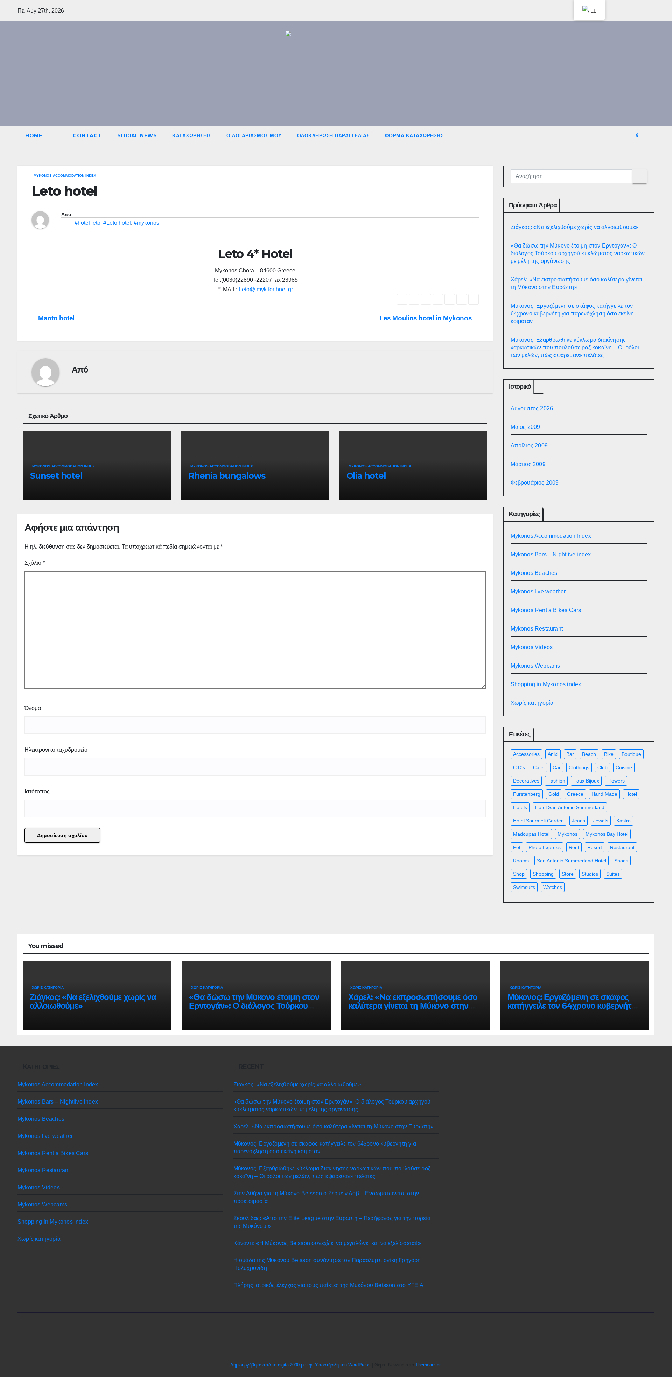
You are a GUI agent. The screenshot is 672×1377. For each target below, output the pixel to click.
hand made (604, 794)
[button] (637, 135)
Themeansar (427, 1365)
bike (609, 754)
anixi (553, 754)
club (602, 767)
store (568, 874)
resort (594, 847)
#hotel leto (87, 223)
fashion (556, 781)
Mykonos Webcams (535, 666)
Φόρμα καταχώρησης (414, 135)
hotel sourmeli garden (538, 820)
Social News (137, 135)
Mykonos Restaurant (537, 629)
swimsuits (524, 887)
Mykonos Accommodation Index (65, 176)
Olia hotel (366, 476)
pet (516, 847)
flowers (616, 781)
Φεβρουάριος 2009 (535, 483)
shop (519, 874)
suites (613, 874)
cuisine (624, 767)
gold (553, 794)
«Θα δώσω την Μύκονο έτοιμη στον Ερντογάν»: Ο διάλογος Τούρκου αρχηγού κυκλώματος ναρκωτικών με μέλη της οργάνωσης (578, 253)
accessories (526, 754)
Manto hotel (56, 318)
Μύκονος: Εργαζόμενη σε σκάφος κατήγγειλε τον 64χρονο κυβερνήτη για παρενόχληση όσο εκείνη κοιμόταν (572, 313)
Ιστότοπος (37, 791)
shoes (621, 860)
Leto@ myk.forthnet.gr (266, 289)
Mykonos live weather (538, 591)
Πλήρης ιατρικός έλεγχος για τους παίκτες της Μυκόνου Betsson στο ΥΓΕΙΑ (328, 1285)
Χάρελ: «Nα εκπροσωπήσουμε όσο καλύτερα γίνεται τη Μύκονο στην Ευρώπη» (412, 1006)
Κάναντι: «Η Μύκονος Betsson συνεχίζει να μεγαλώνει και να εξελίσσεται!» (327, 1243)
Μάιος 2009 (525, 427)
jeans (578, 820)
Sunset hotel (56, 476)
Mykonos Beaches (534, 573)
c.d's (519, 767)
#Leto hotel (117, 223)
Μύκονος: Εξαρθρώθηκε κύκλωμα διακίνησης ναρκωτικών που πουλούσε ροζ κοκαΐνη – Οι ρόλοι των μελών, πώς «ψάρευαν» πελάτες (575, 347)
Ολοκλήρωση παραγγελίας (333, 135)
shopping (543, 874)
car (557, 767)
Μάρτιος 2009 (528, 464)
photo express (544, 847)
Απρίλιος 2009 (529, 445)
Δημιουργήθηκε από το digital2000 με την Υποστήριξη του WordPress (301, 1365)
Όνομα (32, 708)
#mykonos (146, 223)
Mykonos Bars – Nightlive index (551, 554)
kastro (623, 820)
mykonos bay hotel (607, 834)
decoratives (526, 781)
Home (33, 135)
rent (574, 847)
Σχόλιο (34, 563)
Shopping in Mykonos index (546, 684)
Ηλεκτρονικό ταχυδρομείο (56, 750)
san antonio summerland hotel (571, 860)
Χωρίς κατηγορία (532, 703)
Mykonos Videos (532, 647)
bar (570, 754)
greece (575, 794)
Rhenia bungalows (226, 476)
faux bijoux (586, 781)
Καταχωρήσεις (191, 135)
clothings (579, 767)
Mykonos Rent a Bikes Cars (546, 610)
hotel (631, 794)
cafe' (539, 767)
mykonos (568, 834)
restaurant (622, 847)
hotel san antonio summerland (569, 807)
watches (552, 887)
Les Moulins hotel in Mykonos (426, 318)
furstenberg (526, 794)
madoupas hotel (531, 834)
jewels (600, 820)
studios (590, 874)
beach (589, 754)
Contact (87, 135)
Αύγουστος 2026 (532, 408)
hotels (520, 807)
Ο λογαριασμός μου (254, 135)
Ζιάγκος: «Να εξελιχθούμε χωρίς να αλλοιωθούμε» (574, 227)
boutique (631, 754)
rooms (521, 860)
